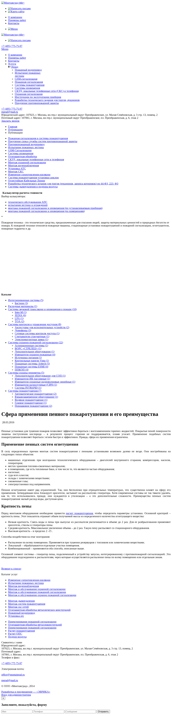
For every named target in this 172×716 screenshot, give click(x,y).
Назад (14, 66)
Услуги (12, 63)
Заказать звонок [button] (10, 120)
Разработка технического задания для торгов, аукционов (47, 100)
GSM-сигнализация (26, 79)
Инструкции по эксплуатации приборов (38, 97)
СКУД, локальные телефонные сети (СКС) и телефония (47, 91)
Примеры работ (17, 57)
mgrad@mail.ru (9, 111)
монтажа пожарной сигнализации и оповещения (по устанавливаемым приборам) (55, 208)
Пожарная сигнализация (29, 82)
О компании (15, 54)
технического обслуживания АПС (27, 202)
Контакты (13, 60)
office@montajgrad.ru (13, 674)
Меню (4, 49)
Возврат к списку (11, 568)
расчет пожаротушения (79, 513)
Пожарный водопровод (28, 69)
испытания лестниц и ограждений (28, 205)
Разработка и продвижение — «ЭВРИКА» (25, 691)
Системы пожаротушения (29, 85)
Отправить (103, 711)
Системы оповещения (27, 88)
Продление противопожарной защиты (37, 103)
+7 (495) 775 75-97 (11, 663)
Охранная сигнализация (28, 94)
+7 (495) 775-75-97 (11, 46)
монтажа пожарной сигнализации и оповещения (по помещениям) (46, 211)
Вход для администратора (16, 694)
